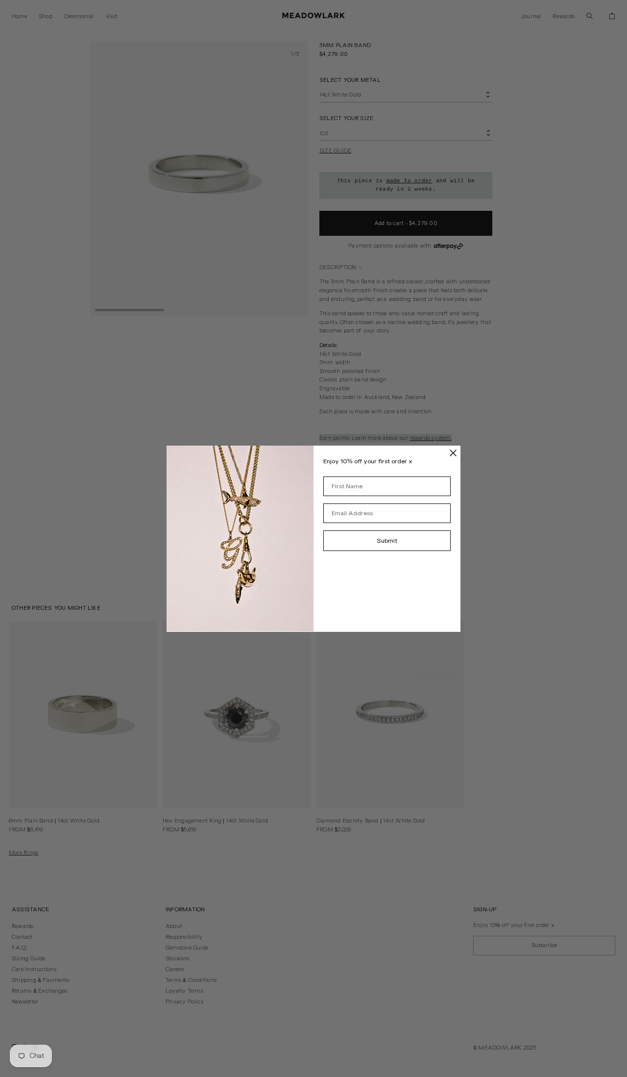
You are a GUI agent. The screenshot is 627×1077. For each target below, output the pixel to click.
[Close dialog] (453, 453)
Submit (387, 540)
